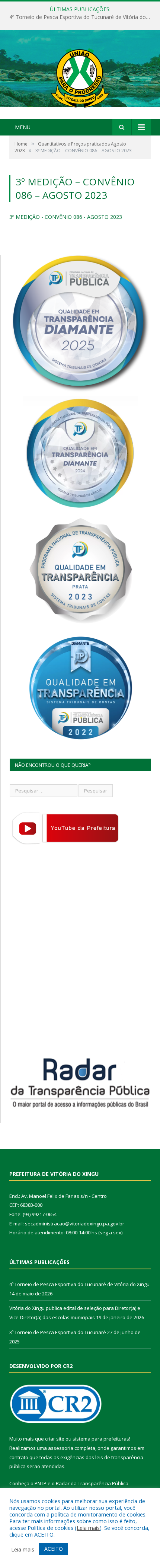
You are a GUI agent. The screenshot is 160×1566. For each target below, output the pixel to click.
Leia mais (88, 1527)
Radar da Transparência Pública (92, 1483)
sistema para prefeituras (101, 1438)
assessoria (60, 1448)
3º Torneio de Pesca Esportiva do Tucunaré (57, 1332)
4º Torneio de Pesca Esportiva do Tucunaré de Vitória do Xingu (79, 1284)
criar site (54, 1438)
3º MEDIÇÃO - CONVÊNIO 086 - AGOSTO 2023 (65, 216)
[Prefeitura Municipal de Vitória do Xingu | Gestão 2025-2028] (80, 75)
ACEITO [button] (53, 1548)
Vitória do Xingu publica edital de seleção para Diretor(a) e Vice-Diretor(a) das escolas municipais (81, 17)
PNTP (41, 1483)
